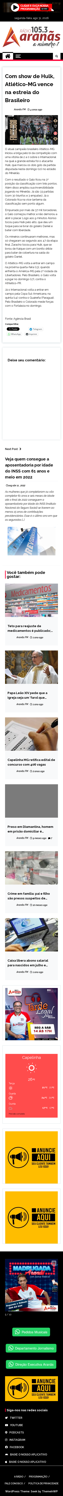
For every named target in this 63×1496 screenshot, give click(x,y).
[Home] (8, 56)
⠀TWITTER (15, 1417)
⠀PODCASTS (15, 1432)
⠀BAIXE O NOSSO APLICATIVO (27, 1454)
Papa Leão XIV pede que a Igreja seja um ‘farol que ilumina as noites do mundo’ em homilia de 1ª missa (29, 695)
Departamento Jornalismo (34, 1348)
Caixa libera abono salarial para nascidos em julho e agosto (28, 963)
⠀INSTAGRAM (16, 1439)
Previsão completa (17, 1114)
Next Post (11, 449)
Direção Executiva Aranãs (34, 1364)
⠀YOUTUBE (15, 1425)
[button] (54, 1263)
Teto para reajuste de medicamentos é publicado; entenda (29, 628)
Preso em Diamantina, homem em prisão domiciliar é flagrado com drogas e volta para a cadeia (30, 829)
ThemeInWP (50, 1491)
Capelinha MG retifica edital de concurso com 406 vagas (31, 762)
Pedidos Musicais (34, 1331)
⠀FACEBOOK (16, 1447)
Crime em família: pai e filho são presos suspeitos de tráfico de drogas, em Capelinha (29, 896)
